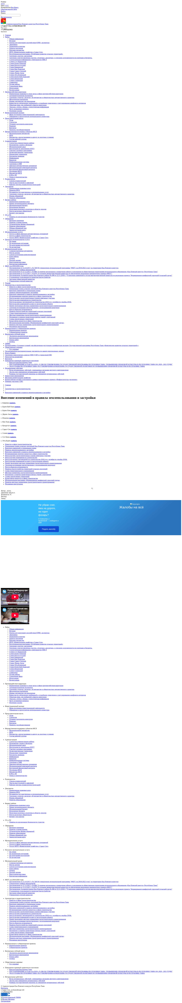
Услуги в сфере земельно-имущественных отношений (28, 234)
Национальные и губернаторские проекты (20, 328)
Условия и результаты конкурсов (21, 124)
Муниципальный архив (13, 249)
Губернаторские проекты (18, 332)
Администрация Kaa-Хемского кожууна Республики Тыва (27, 24)
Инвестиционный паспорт (14, 113)
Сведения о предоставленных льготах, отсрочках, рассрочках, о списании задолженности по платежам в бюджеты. (50, 58)
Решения (12, 126)
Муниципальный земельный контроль (23, 167)
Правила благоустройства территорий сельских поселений (30, 311)
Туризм (7, 283)
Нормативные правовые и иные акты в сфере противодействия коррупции (36, 94)
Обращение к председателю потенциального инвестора (29, 116)
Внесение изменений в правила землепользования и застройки (32, 294)
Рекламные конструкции (18, 326)
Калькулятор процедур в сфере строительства (25, 321)
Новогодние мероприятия (14, 376)
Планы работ (14, 340)
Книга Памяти (10, 353)
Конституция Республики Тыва (20, 362)
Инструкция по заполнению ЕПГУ (21, 149)
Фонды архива (14, 253)
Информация (14, 158)
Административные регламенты (21, 251)
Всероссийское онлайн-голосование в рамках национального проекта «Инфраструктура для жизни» (41, 379)
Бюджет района (10, 200)
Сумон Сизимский (16, 80)
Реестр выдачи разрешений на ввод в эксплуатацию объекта (31, 304)
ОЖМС (7, 343)
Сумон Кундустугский (17, 65)
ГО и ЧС (8, 215)
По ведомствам (14, 247)
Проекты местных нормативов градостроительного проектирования (34, 325)
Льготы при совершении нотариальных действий (27, 372)
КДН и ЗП (13, 175)
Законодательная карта (17, 230)
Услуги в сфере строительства (20, 236)
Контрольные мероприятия (19, 338)
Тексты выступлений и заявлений (21, 183)
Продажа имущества (16, 50)
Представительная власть (14, 118)
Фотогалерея (13, 88)
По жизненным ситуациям (18, 243)
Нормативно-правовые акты (19, 202)
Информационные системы (19, 162)
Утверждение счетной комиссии (21, 281)
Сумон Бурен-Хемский (17, 63)
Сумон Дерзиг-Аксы (16, 73)
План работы (14, 256)
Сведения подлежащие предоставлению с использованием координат (34, 308)
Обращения (9, 219)
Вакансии (12, 160)
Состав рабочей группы (17, 139)
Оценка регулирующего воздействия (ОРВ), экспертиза (29, 43)
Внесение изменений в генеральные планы (24, 290)
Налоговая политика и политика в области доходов (27, 209)
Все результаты (6, 17)
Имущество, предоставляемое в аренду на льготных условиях (31, 137)
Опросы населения (16, 48)
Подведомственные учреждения (20, 152)
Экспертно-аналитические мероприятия (23, 336)
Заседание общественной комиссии (22, 279)
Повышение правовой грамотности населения (21, 360)
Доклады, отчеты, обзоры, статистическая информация (29, 107)
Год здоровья (14, 349)
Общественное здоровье (13, 347)
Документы (9, 186)
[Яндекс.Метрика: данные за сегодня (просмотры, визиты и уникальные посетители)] (8, 999)
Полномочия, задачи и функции (20, 145)
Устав (11, 120)
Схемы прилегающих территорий (21, 319)
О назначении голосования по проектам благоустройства (29, 277)
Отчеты (12, 258)
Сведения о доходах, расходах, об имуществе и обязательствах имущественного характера (41, 97)
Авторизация (5, 1001)
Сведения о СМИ (15, 164)
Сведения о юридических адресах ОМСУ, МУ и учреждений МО (28, 355)
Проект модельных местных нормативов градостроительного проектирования (37, 306)
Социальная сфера (15, 86)
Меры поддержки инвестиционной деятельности (27, 114)
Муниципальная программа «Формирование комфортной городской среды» (36, 323)
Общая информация (16, 39)
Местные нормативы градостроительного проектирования (30, 315)
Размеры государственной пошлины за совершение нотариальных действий (36, 374)
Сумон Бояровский (16, 67)
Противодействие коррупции (15, 92)
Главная (8, 35)
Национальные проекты (18, 330)
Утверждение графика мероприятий (22, 270)
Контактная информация (18, 264)
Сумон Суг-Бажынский (17, 61)
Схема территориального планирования (23, 313)
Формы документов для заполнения (22, 101)
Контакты (12, 128)
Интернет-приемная (16, 220)
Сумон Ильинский (16, 78)
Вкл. (12, 7)
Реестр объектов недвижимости (20, 309)
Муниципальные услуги (14, 232)
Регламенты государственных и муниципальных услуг (29, 192)
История (12, 41)
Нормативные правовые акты (20, 188)
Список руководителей (17, 181)
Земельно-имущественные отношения (23, 166)
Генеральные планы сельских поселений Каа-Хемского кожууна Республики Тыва (39, 289)
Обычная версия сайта (9, 9)
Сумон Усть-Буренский (17, 75)
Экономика (13, 44)
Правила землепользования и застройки (23, 292)
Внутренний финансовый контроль (22, 169)
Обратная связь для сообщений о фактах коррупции (28, 105)
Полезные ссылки (15, 111)
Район (7, 37)
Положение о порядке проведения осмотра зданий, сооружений (32, 317)
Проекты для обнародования (19, 130)
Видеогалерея (14, 90)
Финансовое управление (18, 154)
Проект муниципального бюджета (21, 203)
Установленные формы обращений (21, 224)
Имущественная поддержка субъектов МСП (21, 131)
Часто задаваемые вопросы (19, 109)
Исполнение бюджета (17, 207)
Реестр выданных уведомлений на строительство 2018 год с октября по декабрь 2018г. (40, 302)
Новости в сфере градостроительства (22, 287)
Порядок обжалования (17, 198)
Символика (13, 82)
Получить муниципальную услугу (17, 239)
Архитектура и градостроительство (18, 285)
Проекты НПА (14, 190)
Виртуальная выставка (17, 262)
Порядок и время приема (18, 222)
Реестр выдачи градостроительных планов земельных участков (32, 298)
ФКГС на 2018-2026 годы (14, 266)
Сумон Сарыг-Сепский (17, 71)
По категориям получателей (19, 245)
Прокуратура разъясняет (14, 357)
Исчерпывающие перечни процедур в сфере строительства (30, 296)
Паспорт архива (15, 260)
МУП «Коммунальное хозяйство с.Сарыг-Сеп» (26, 52)
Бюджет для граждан (16, 213)
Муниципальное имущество (19, 133)
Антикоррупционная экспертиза (21, 96)
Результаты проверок (16, 156)
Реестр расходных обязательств (20, 211)
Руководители (10, 179)
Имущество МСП (15, 173)
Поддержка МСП (15, 171)
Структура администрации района (21, 143)
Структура (13, 122)
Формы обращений (16, 196)
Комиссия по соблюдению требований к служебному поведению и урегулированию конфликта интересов (47, 103)
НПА (11, 135)
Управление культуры (17, 46)
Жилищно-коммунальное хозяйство (18, 378)
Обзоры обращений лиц (18, 228)
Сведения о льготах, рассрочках (20, 56)
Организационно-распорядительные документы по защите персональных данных (34, 351)
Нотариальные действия (14, 368)
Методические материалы (18, 99)
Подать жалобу (48, 529)
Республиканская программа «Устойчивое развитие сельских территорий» (36, 54)
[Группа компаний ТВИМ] (11, 997)
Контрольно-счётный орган (15, 334)
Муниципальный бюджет (18, 205)
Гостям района (14, 84)
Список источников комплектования (22, 255)
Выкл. (16, 7)
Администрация (11, 141)
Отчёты (12, 342)
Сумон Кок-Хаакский (17, 69)
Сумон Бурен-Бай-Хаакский (19, 77)
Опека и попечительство (18, 177)
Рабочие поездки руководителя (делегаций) (25, 184)
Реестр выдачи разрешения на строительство (25, 300)
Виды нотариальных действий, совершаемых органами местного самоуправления (38, 370)
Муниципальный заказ (17, 147)
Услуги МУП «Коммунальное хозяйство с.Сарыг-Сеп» (28, 237)
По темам (12, 241)
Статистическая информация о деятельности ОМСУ (28, 60)
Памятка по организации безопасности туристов (26, 217)
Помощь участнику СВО (14, 381)
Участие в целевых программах (20, 150)
